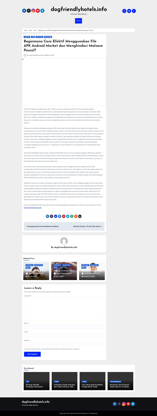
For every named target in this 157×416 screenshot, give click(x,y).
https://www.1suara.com (33, 208)
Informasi (39, 37)
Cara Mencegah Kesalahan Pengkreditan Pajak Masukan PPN (92, 387)
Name (26, 323)
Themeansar (93, 413)
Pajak (56, 381)
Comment (28, 296)
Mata (28, 267)
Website (26, 340)
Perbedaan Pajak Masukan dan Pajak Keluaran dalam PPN (64, 387)
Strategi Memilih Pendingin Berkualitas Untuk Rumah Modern (34, 387)
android (27, 37)
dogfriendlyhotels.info (79, 9)
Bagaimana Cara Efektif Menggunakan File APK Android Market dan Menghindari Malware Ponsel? (63, 46)
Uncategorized (116, 381)
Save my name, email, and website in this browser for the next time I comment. (53, 349)
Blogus (84, 413)
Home (78, 21)
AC (28, 381)
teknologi (48, 37)
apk (33, 37)
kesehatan (38, 265)
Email (26, 332)
